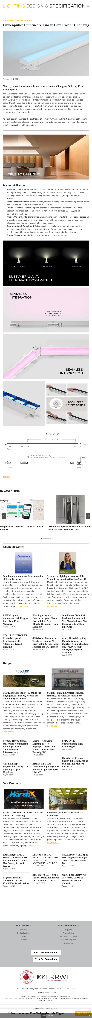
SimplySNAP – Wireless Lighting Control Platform (21, 528)
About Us (23, 930)
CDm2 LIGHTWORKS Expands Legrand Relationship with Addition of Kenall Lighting (15, 641)
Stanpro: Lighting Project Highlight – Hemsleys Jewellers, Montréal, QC (66, 694)
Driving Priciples (23, 933)
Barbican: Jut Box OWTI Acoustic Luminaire (65, 814)
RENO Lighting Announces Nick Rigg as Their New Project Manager (15, 619)
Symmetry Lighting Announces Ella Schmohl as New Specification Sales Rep (67, 577)
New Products (9, 21)
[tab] (41, 538)
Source (6, 476)
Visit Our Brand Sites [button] (46, 959)
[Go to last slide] (4, 516)
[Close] (89, 1011)
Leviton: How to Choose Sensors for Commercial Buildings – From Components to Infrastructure (15, 746)
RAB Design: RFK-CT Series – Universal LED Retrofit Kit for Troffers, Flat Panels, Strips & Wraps (15, 860)
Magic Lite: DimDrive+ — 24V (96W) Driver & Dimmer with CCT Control (75, 879)
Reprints (68, 930)
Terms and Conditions (68, 936)
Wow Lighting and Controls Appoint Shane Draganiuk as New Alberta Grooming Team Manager (45, 621)
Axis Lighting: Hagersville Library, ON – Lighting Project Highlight (16, 768)
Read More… (24, 606)
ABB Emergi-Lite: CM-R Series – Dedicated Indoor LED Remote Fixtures (45, 877)
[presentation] (22, 509)
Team (23, 936)
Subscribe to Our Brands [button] (46, 952)
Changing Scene (13, 546)
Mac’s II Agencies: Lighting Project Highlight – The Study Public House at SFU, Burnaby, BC (43, 746)
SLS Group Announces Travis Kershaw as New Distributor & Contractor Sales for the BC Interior (45, 642)
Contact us (68, 943)
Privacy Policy (68, 933)
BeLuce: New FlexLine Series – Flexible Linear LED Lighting (23, 814)
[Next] (88, 516)
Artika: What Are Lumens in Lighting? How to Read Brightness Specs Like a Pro (45, 768)
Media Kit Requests (68, 940)
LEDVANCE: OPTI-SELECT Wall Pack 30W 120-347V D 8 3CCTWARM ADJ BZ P (45, 859)
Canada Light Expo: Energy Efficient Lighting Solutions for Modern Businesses (75, 762)
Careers (23, 940)
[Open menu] (88, 6)
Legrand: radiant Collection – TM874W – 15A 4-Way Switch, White (16, 880)
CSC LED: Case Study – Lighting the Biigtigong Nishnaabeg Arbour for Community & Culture (22, 695)
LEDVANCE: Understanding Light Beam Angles (72, 743)
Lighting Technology (24, 21)
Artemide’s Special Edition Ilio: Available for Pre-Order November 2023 (70, 528)
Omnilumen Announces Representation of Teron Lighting (23, 577)
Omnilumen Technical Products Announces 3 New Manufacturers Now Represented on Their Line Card (74, 621)
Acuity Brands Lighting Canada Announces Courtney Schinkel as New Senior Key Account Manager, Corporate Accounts (75, 645)
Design (7, 663)
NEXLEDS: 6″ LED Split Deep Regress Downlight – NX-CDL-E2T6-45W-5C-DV (75, 859)
